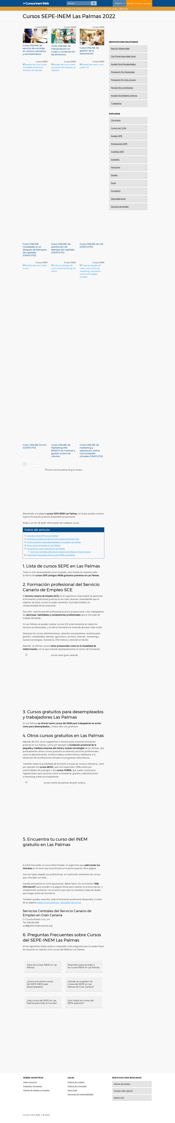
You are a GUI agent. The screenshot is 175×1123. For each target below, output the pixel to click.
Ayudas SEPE (116, 136)
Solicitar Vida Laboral (123, 1091)
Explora (118, 3)
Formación (115, 191)
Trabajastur (116, 103)
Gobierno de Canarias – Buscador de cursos (58, 902)
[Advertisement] (63, 491)
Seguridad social (118, 198)
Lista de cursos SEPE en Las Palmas (42, 535)
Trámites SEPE (117, 151)
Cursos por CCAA (118, 128)
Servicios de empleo (120, 206)
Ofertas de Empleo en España (36, 1090)
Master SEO (119, 1097)
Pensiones (115, 167)
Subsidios (115, 159)
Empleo (114, 175)
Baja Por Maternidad (120, 48)
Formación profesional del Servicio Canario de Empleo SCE (53, 539)
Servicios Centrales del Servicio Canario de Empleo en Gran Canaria (60, 552)
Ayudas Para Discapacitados (123, 64)
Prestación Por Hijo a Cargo (123, 80)
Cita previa (115, 120)
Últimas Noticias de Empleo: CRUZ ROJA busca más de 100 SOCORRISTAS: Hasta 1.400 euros (87, 8)
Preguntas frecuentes (32, 1086)
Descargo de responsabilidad (80, 1094)
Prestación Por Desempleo (123, 72)
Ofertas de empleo (122, 1084)
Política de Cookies (76, 1082)
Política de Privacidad (77, 1086)
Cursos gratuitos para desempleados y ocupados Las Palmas (54, 542)
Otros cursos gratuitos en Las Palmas (43, 545)
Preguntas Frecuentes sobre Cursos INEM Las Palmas (51, 555)
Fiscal (113, 183)
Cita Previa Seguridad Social (123, 56)
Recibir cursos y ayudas (139, 3)
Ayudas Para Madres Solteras (124, 95)
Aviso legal (72, 1090)
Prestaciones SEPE (119, 144)
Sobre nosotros (30, 1082)
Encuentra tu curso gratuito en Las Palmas (46, 548)
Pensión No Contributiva (122, 87)
